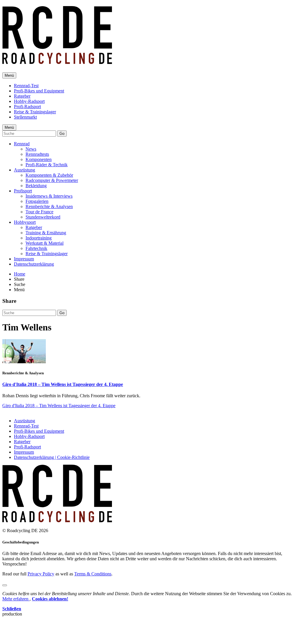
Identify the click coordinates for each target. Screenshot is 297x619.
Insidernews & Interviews (49, 196)
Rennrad (22, 143)
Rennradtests (37, 154)
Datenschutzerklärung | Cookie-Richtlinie (52, 457)
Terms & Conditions (92, 573)
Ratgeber (22, 96)
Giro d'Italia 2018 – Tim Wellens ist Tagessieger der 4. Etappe (62, 384)
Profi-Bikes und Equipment (39, 90)
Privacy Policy (41, 573)
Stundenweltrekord (43, 216)
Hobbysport (25, 222)
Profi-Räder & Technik (47, 164)
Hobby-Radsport (29, 101)
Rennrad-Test (26, 85)
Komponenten (39, 159)
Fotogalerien (37, 201)
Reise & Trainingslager (35, 111)
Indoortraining (39, 237)
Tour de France (39, 211)
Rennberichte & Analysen (49, 206)
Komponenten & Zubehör (49, 175)
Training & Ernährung (46, 232)
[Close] (4, 585)
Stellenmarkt (25, 117)
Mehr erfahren (16, 598)
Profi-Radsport (27, 106)
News (31, 148)
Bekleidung (36, 185)
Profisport (23, 190)
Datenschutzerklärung (34, 264)
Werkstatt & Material (45, 243)
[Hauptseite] (57, 61)
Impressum (24, 258)
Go (61, 133)
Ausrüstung (24, 169)
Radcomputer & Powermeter (52, 180)
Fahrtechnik (36, 248)
